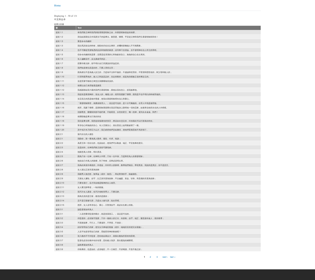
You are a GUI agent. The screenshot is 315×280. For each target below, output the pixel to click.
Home (57, 5)
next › (165, 256)
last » (172, 256)
